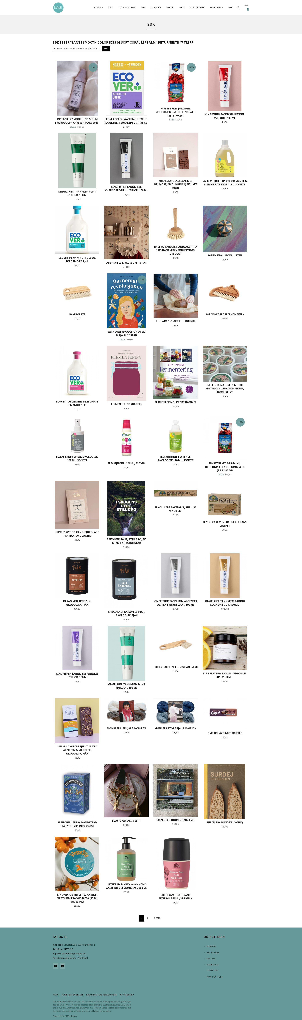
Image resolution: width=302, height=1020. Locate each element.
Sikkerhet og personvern (101, 994)
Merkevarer (216, 7)
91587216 (68, 949)
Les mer (72, 1011)
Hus (143, 7)
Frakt (56, 994)
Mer (230, 7)
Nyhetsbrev (127, 994)
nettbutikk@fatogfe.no (74, 953)
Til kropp (155, 7)
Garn (181, 7)
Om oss (211, 958)
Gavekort (213, 964)
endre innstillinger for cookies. (96, 1011)
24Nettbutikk (71, 1016)
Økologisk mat (127, 7)
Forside (211, 946)
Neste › (157, 918)
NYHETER (98, 7)
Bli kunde (213, 952)
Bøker (169, 7)
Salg (110, 7)
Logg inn (212, 970)
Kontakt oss (215, 976)
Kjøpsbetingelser (73, 994)
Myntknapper (197, 7)
